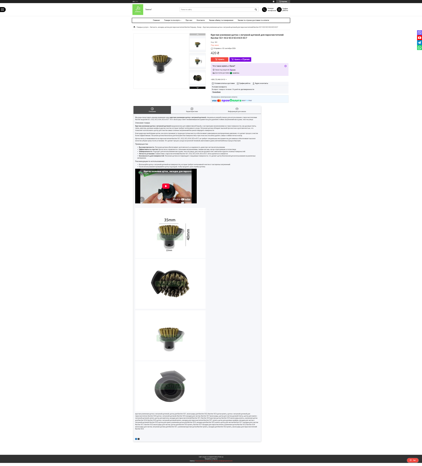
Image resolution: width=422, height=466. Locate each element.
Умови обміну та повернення (221, 20)
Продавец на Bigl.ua (211, 459)
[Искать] (255, 10)
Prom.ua (220, 457)
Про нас (189, 20)
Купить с (238, 59)
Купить (221, 59)
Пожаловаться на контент (203, 461)
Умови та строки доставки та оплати (253, 20)
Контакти (201, 20)
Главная (156, 20)
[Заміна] (137, 9)
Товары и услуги (142, 27)
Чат (414, 460)
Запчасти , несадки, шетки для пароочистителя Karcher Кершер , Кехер (175, 27)
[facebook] (136, 439)
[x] (138, 439)
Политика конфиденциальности (222, 461)
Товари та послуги (172, 20)
